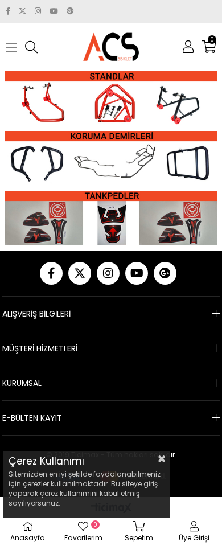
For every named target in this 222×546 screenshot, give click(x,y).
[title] (111, 98)
